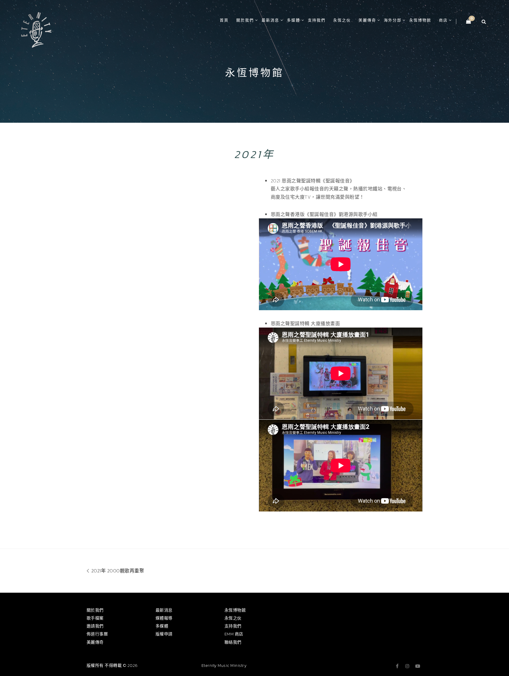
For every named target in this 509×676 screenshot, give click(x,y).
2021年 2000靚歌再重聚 (117, 570)
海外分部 (392, 20)
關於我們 (245, 20)
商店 (443, 20)
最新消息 (270, 20)
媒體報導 (164, 618)
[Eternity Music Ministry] (36, 29)
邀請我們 (95, 626)
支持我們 (316, 20)
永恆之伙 (342, 20)
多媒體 (293, 20)
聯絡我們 (233, 642)
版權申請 (164, 634)
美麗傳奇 (367, 20)
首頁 (224, 20)
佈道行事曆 (97, 634)
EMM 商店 (233, 634)
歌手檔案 (95, 618)
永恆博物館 (420, 20)
